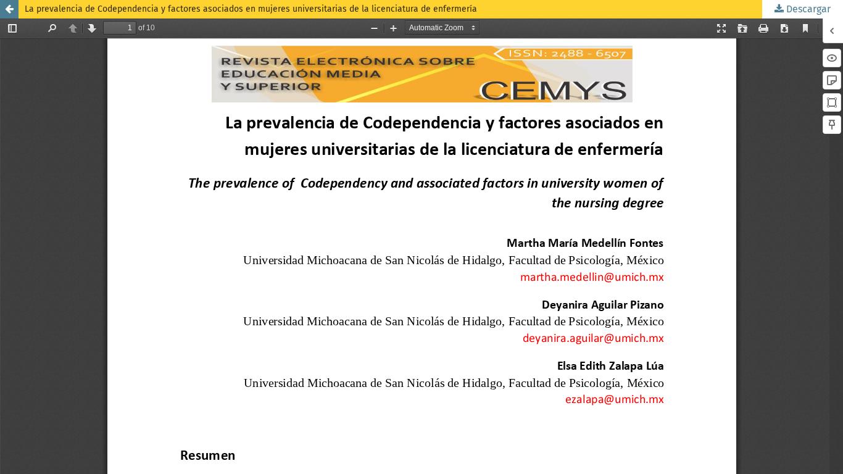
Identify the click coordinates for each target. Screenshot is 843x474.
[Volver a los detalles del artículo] (9, 9)
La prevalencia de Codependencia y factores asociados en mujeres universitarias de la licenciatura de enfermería (251, 9)
